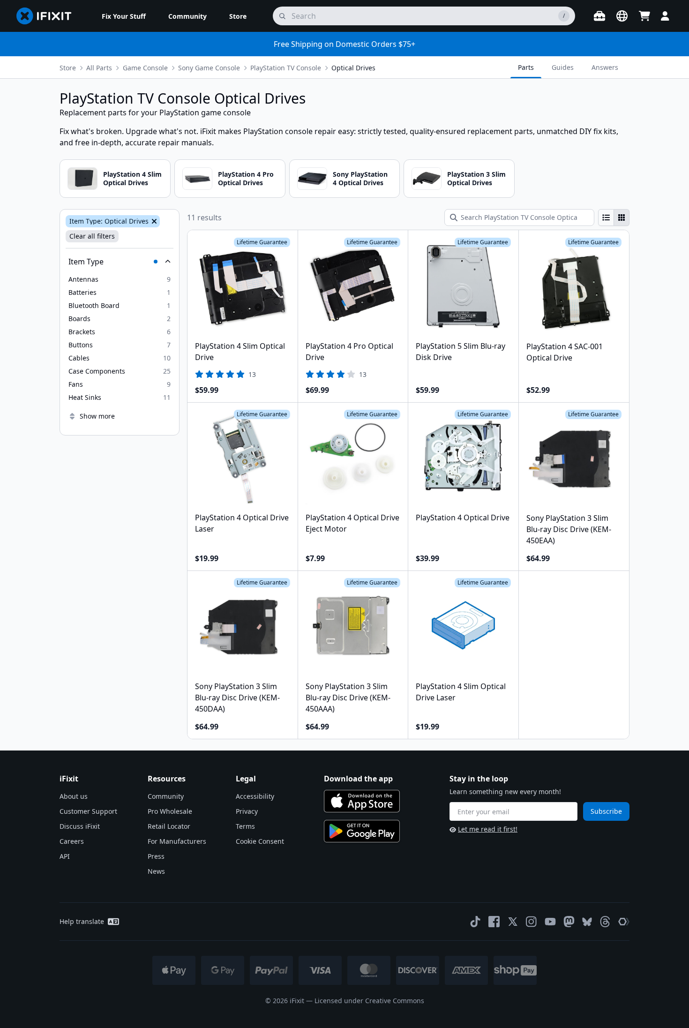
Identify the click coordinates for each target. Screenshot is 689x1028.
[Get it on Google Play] (362, 831)
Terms (245, 826)
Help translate (82, 921)
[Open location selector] (622, 16)
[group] (613, 217)
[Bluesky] (587, 922)
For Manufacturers (177, 841)
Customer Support (88, 811)
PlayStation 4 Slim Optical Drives (132, 178)
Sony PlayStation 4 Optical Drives (360, 178)
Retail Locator (169, 826)
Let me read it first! (487, 829)
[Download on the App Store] (362, 801)
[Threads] (605, 921)
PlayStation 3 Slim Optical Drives (476, 178)
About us (74, 796)
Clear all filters (92, 236)
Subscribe (606, 811)
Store (68, 67)
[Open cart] (644, 16)
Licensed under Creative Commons (369, 1000)
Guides (563, 67)
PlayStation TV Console (285, 67)
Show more (97, 416)
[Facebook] (494, 921)
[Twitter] (512, 921)
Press (156, 856)
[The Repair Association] (623, 921)
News (156, 871)
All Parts (99, 67)
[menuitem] (123, 16)
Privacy (247, 811)
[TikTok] (475, 921)
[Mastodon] (569, 921)
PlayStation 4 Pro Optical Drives (246, 178)
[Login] (665, 15)
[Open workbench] (599, 16)
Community (166, 796)
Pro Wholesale (170, 811)
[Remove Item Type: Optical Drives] (153, 221)
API (65, 856)
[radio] (606, 217)
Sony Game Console (209, 67)
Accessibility (255, 796)
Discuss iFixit (80, 826)
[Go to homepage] (47, 16)
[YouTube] (550, 921)
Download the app (358, 778)
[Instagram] (531, 921)
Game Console (145, 67)
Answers (605, 67)
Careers (72, 841)
